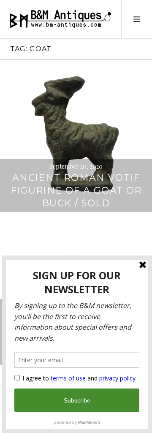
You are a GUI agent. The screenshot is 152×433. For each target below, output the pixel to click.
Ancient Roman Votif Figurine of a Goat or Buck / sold (76, 190)
